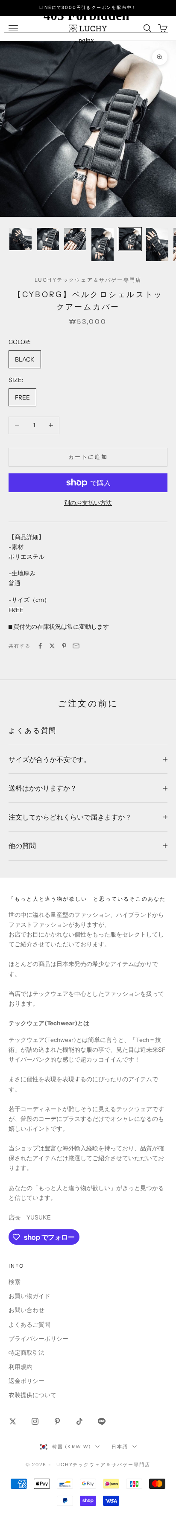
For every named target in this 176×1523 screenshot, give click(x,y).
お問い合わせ (26, 1310)
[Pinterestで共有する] (64, 645)
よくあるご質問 (29, 1324)
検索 (15, 1282)
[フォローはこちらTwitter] (13, 1421)
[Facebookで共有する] (40, 645)
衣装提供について (32, 1395)
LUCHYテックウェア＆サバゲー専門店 (88, 280)
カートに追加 (88, 456)
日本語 (119, 1447)
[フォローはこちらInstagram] (35, 1421)
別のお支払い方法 (88, 503)
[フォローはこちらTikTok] (79, 1421)
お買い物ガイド (29, 1296)
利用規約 (20, 1367)
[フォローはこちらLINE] (101, 1421)
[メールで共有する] (76, 645)
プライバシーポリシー (38, 1338)
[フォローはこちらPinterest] (57, 1421)
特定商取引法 (26, 1353)
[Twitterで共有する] (52, 645)
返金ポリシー (26, 1381)
